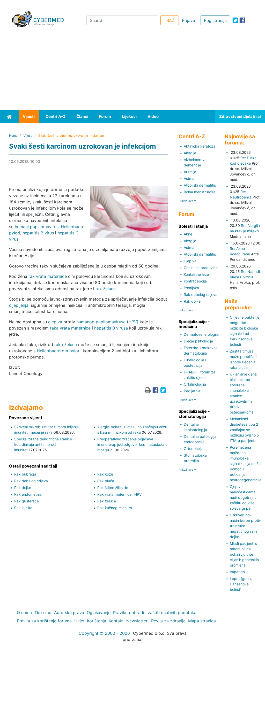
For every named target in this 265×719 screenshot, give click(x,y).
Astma (189, 178)
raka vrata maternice (70, 328)
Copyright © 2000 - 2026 (104, 633)
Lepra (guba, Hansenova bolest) (241, 584)
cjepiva (55, 321)
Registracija (215, 20)
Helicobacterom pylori (58, 350)
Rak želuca (106, 501)
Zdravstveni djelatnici (240, 116)
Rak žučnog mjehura (114, 508)
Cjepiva (190, 261)
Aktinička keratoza (199, 146)
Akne (188, 234)
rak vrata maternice (47, 276)
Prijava (188, 20)
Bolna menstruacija (200, 192)
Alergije (190, 153)
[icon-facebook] (242, 20)
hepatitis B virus (38, 232)
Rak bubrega (25, 474)
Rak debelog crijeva (31, 481)
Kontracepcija (195, 281)
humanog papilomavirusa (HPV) (107, 321)
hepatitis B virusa (111, 328)
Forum (105, 116)
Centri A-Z (55, 116)
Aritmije (190, 172)
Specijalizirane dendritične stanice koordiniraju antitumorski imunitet (43, 444)
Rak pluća (105, 481)
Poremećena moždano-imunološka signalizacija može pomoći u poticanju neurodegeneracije (245, 463)
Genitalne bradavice (201, 267)
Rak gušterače (26, 501)
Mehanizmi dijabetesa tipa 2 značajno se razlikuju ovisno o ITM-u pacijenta (244, 430)
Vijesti (29, 116)
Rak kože (105, 474)
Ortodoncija (193, 448)
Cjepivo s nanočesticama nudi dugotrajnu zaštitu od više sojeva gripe (243, 497)
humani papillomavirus (36, 226)
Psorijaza (191, 288)
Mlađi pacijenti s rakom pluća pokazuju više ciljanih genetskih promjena (244, 554)
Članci (82, 116)
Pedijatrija (192, 391)
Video (153, 116)
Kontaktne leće (196, 274)
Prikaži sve (186, 201)
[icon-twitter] (235, 20)
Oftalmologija (195, 384)
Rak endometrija (28, 494)
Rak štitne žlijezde (112, 487)
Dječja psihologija (198, 341)
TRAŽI (169, 20)
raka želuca (65, 344)
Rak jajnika (23, 508)
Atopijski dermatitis (200, 185)
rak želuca (105, 288)
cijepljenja (18, 305)
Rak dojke (22, 487)
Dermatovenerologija (201, 334)
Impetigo (237, 572)
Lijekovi (129, 116)
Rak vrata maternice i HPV (119, 494)
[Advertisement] (132, 71)
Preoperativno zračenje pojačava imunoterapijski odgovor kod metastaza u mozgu (132, 444)
